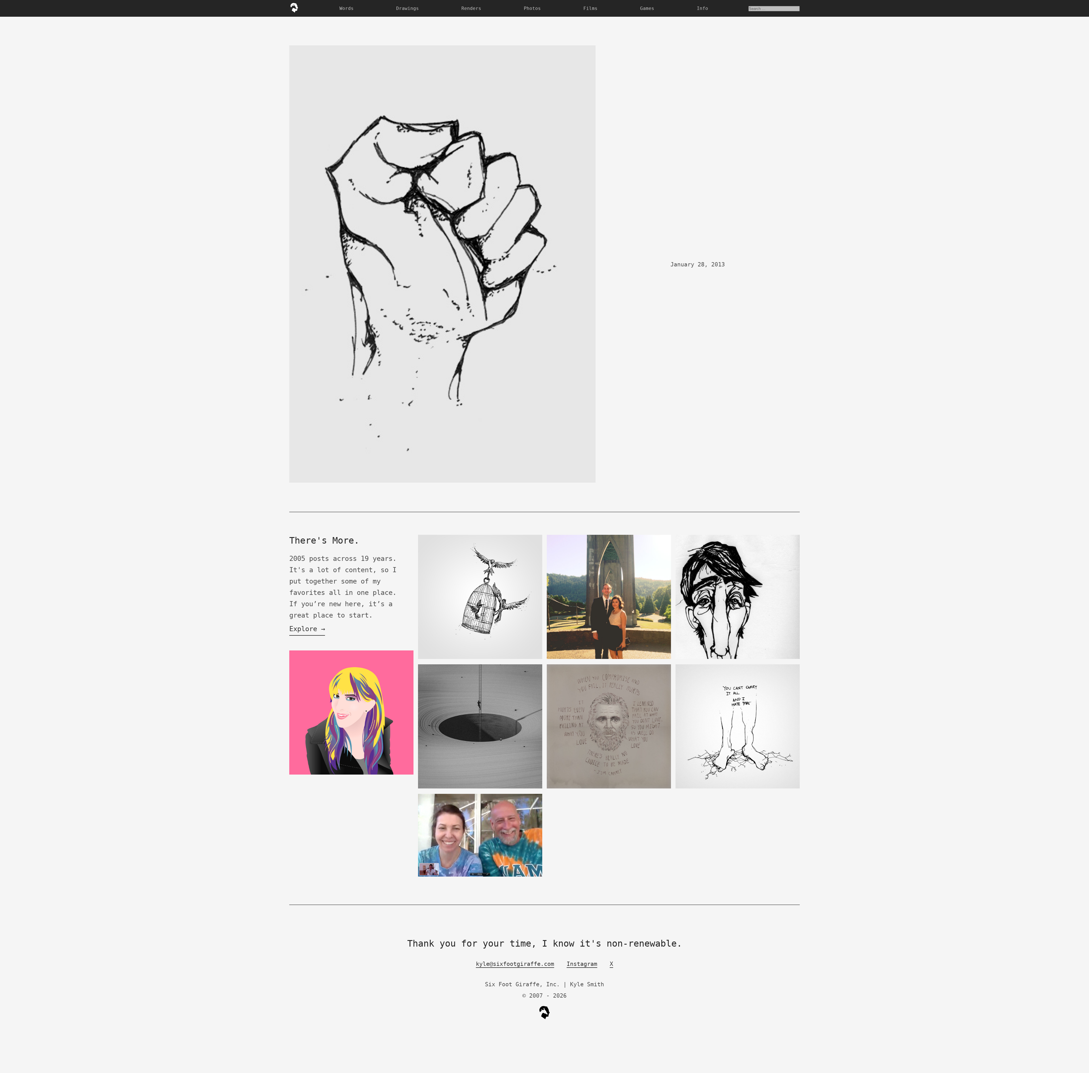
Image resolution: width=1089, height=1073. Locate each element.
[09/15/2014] (609, 658)
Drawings (407, 8)
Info (702, 8)
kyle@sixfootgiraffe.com (515, 963)
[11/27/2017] (609, 787)
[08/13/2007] (738, 658)
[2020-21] (480, 787)
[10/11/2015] (480, 658)
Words (346, 8)
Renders (471, 8)
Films (590, 8)
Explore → (307, 629)
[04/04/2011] (738, 787)
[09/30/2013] (480, 875)
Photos (532, 8)
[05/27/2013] (351, 773)
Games (647, 8)
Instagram (582, 963)
